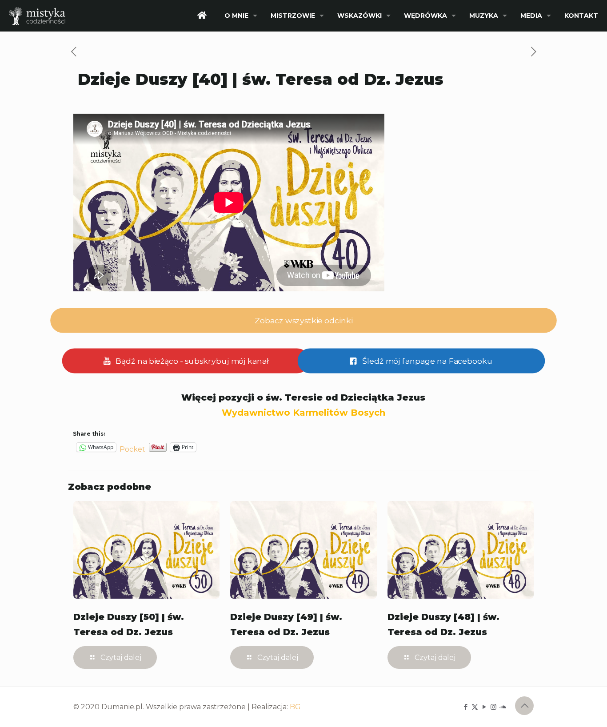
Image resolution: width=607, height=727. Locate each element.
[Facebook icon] (465, 707)
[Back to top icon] (524, 705)
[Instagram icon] (493, 707)
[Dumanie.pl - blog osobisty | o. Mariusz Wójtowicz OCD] (37, 15)
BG (295, 707)
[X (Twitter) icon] (474, 707)
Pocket (132, 449)
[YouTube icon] (484, 707)
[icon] (502, 707)
